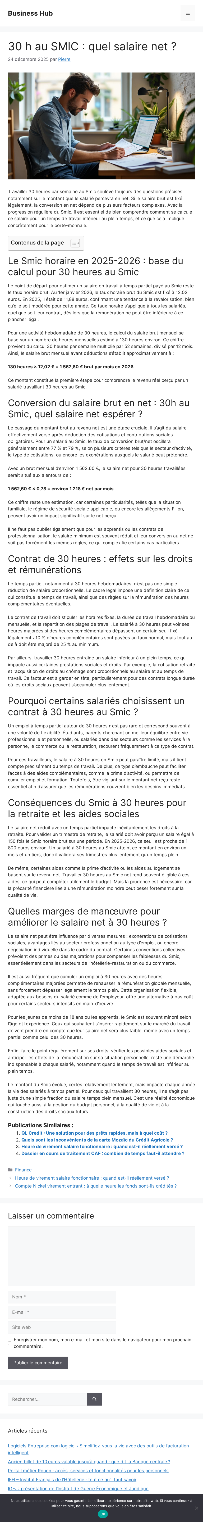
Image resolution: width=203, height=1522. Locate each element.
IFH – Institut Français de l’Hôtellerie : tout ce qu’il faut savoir (72, 1479)
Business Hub (30, 13)
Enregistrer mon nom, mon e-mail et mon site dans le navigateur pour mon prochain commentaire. (102, 1343)
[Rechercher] (94, 1399)
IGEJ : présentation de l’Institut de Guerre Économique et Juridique (78, 1488)
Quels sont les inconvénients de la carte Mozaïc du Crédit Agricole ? (97, 1140)
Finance (23, 1169)
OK (102, 1514)
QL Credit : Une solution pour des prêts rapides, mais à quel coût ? (94, 1133)
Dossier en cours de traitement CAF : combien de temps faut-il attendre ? (102, 1153)
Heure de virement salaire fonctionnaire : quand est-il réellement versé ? (102, 1146)
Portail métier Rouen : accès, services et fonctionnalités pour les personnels (88, 1470)
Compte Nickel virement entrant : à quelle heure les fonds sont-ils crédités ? (96, 1186)
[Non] (196, 1508)
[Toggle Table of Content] (73, 243)
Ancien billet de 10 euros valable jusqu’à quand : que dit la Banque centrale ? (89, 1461)
